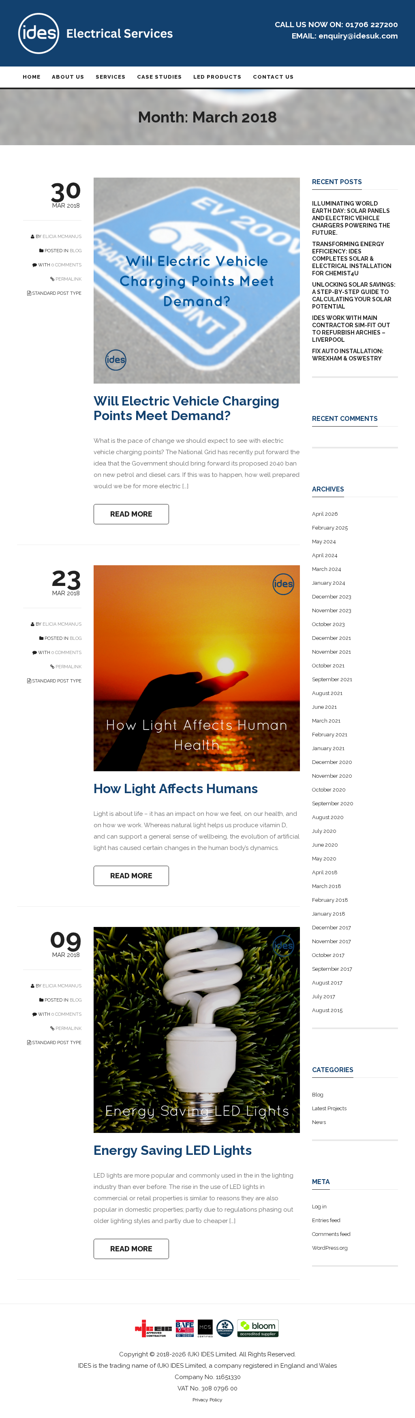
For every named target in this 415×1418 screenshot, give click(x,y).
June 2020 (325, 845)
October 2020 (329, 790)
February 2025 (330, 528)
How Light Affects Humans (176, 788)
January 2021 (328, 748)
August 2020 (328, 817)
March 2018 (326, 886)
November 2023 (331, 610)
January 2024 (328, 583)
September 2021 (332, 679)
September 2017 (332, 969)
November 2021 (331, 652)
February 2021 (329, 735)
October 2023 (328, 624)
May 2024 (324, 541)
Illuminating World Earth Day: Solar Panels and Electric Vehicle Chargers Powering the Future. (351, 218)
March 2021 (326, 721)
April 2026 (325, 514)
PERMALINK (67, 279)
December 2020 (332, 762)
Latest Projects (329, 1108)
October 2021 (328, 666)
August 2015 (327, 1010)
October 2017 (328, 955)
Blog (75, 250)
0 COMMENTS (66, 265)
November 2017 (331, 941)
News (319, 1122)
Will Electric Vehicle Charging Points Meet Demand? (186, 408)
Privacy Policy (207, 1400)
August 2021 (327, 693)
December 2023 (331, 597)
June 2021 (324, 707)
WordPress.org (330, 1248)
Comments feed (331, 1234)
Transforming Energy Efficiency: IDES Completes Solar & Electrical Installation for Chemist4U (351, 259)
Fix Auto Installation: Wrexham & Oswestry (347, 355)
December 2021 (331, 638)
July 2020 (324, 831)
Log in (319, 1206)
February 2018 (330, 900)
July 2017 (323, 996)
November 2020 (332, 776)
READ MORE (131, 514)
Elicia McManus (62, 236)
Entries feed (326, 1220)
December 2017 (331, 928)
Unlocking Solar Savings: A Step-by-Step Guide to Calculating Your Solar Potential (354, 295)
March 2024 (326, 569)
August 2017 (327, 983)
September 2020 (332, 803)
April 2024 (325, 555)
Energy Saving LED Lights (173, 1150)
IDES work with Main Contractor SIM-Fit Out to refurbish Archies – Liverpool (351, 329)
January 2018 (328, 914)
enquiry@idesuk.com (358, 35)
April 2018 (325, 872)
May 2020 (324, 859)
